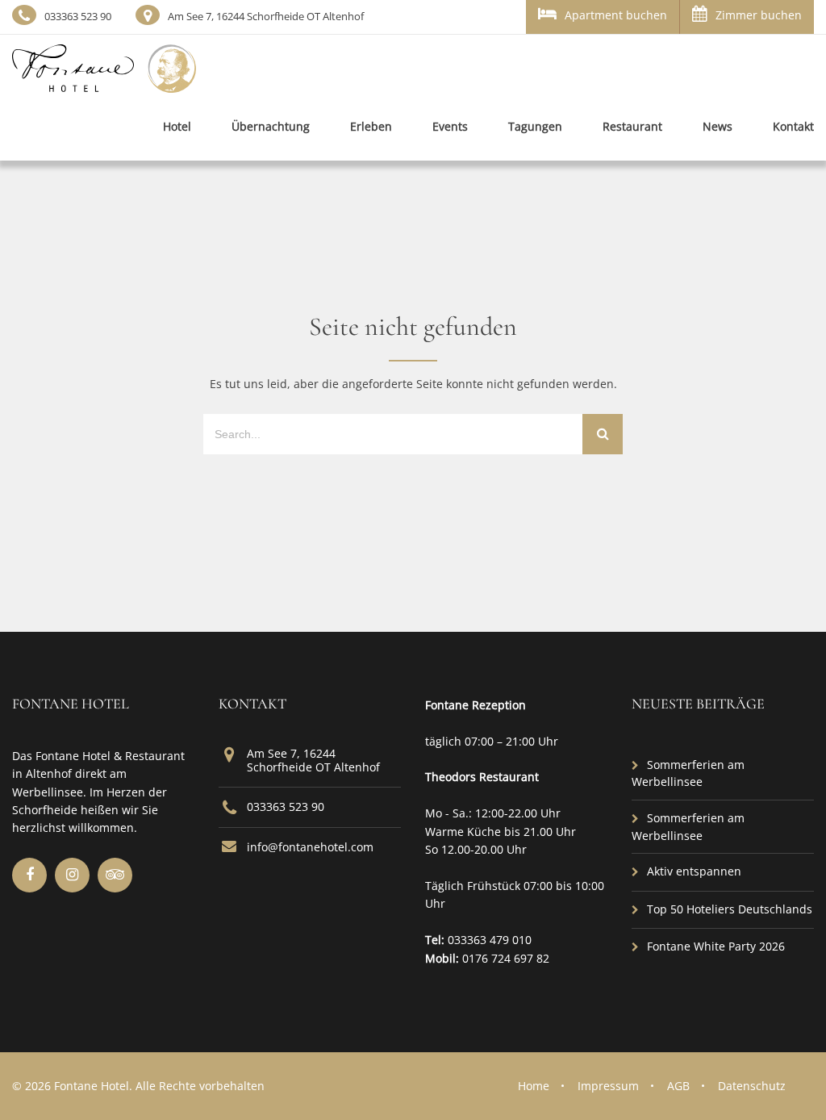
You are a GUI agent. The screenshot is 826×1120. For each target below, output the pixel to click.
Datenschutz (752, 1085)
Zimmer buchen (758, 15)
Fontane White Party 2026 (716, 946)
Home (533, 1085)
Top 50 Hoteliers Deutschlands (729, 909)
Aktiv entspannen (694, 871)
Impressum (608, 1085)
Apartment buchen (616, 15)
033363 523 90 (77, 16)
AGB (678, 1085)
